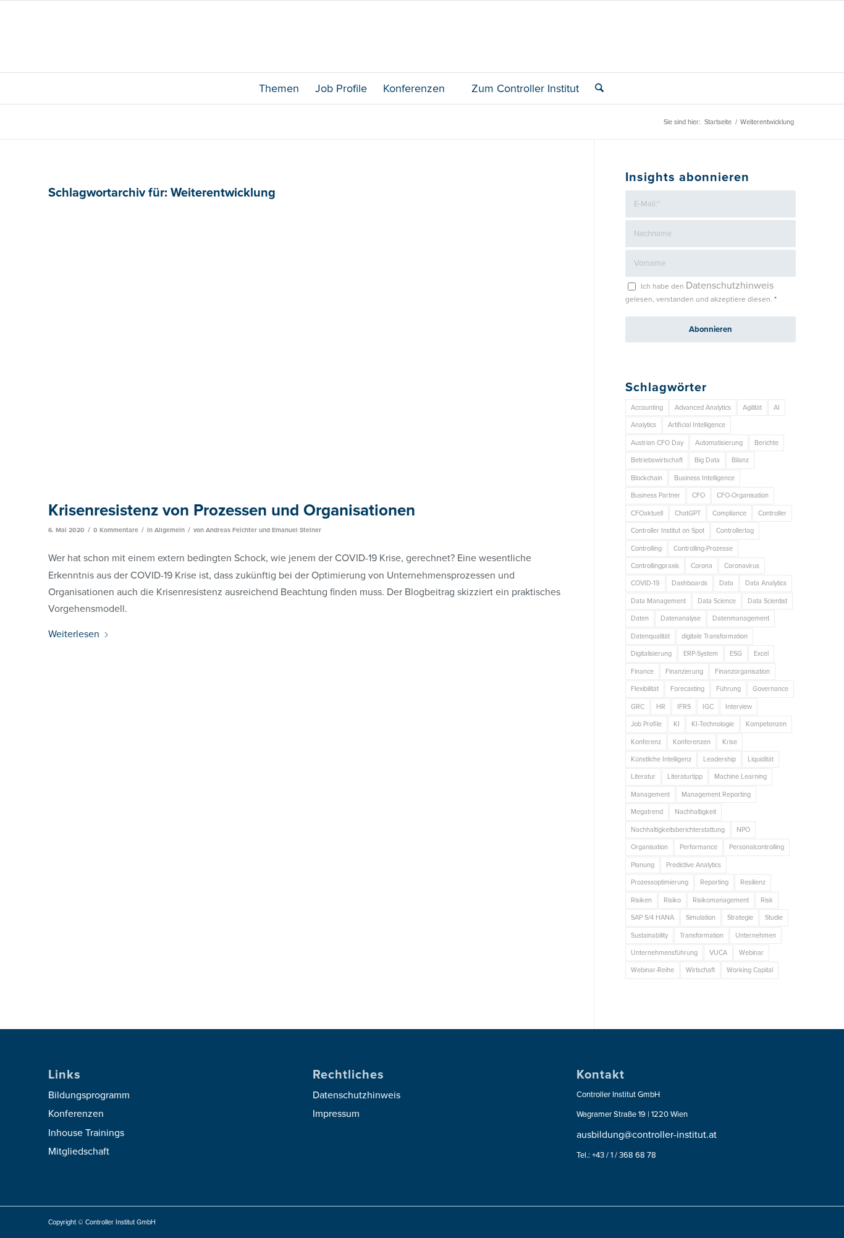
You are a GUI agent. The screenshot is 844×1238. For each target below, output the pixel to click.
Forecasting (687, 689)
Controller (772, 513)
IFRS (684, 707)
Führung (728, 689)
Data (726, 583)
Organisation (649, 847)
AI (777, 408)
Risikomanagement (721, 900)
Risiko (672, 900)
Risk (767, 900)
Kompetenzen (766, 724)
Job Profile (646, 724)
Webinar (751, 953)
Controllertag (735, 531)
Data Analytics (766, 583)
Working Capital (750, 970)
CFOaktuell (647, 513)
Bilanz (740, 460)
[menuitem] (273, 88)
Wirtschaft (700, 970)
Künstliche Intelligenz (661, 759)
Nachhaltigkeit (695, 812)
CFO (698, 495)
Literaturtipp (685, 777)
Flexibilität (645, 689)
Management (650, 795)
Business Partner (655, 495)
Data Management (658, 601)
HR (660, 707)
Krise (729, 742)
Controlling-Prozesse (703, 549)
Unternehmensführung (664, 953)
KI (676, 724)
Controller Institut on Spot (667, 531)
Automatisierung (719, 443)
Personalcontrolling (756, 847)
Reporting (714, 882)
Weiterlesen (73, 634)
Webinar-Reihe (652, 970)
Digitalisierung (651, 654)
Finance (642, 672)
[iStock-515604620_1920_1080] (305, 349)
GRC (637, 707)
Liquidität (761, 759)
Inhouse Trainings (86, 1133)
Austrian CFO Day (657, 443)
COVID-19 (645, 583)
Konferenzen (692, 742)
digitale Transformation (715, 636)
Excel (761, 654)
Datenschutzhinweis (730, 285)
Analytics (643, 425)
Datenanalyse (680, 618)
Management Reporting (716, 795)
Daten (640, 618)
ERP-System (700, 654)
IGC (708, 707)
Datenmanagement (740, 618)
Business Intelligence (704, 478)
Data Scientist (767, 601)
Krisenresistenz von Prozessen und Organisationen (231, 510)
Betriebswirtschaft (657, 460)
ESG (736, 654)
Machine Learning (740, 777)
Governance (770, 689)
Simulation (700, 918)
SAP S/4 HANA (652, 918)
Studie (774, 918)
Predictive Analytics (693, 865)
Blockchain (646, 478)
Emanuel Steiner (296, 530)
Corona (701, 566)
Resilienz (753, 882)
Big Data (707, 460)
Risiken (641, 900)
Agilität (752, 408)
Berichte (766, 443)
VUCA (718, 953)
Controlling (646, 549)
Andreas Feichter (231, 530)
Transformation (702, 935)
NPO (743, 830)
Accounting (647, 408)
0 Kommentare (115, 530)
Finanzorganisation (742, 672)
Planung (642, 865)
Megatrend (647, 812)
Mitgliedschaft (78, 1151)
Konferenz (646, 742)
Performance (698, 847)
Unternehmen (755, 935)
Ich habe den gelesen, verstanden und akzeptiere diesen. (701, 291)
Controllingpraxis (655, 566)
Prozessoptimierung (659, 882)
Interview (738, 707)
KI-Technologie (712, 724)
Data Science (717, 601)
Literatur (643, 777)
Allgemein (169, 530)
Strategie (740, 918)
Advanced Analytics (703, 408)
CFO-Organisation (743, 495)
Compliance (729, 513)
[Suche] (595, 88)
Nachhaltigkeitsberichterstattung (678, 830)
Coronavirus (741, 566)
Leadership (719, 759)
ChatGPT (688, 513)
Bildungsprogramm (89, 1095)
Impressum (336, 1114)
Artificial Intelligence (696, 425)
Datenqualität (650, 636)
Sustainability (649, 935)
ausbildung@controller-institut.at (646, 1135)
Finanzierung (684, 672)
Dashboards (689, 583)
